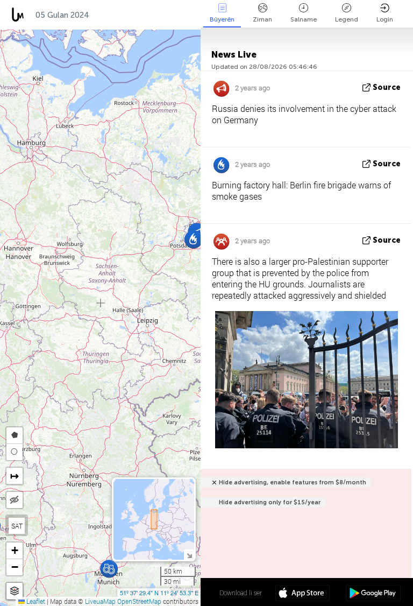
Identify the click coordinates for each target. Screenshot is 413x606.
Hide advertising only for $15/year (270, 502)
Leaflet (35, 601)
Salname (303, 19)
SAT (17, 526)
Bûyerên (222, 19)
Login (384, 19)
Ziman (262, 19)
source (387, 87)
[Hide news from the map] (14, 500)
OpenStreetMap (139, 601)
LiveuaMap (100, 601)
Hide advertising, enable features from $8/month (292, 482)
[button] (108, 568)
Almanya (117, 15)
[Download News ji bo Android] (373, 594)
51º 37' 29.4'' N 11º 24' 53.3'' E (159, 592)
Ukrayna (166, 15)
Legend (346, 19)
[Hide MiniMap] (189, 554)
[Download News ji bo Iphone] (302, 594)
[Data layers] (14, 591)
